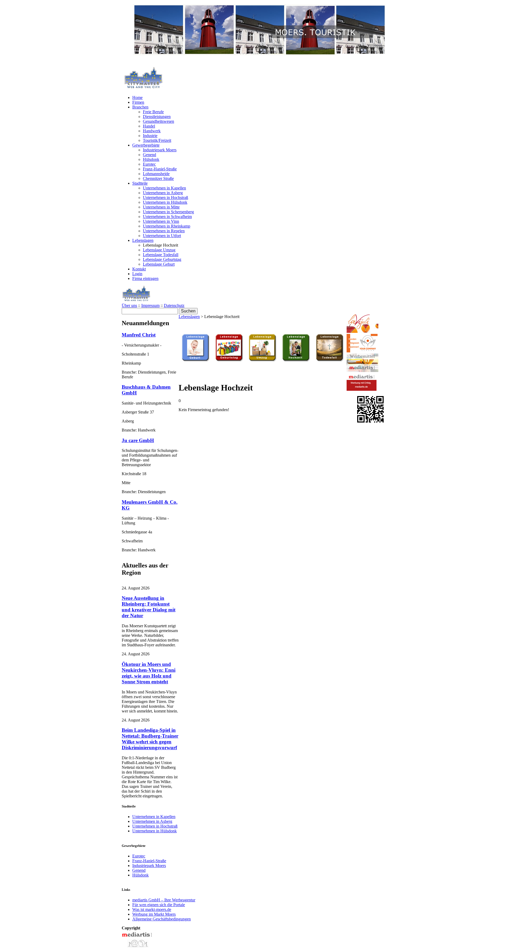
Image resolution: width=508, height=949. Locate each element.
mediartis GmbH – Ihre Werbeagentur (163, 900)
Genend (149, 154)
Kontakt (139, 269)
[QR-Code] (370, 421)
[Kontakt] (137, 946)
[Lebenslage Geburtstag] (229, 360)
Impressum (150, 305)
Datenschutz (174, 305)
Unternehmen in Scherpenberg (168, 212)
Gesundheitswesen (158, 121)
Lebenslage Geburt (159, 264)
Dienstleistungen (157, 116)
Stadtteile (140, 183)
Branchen (140, 107)
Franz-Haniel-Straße (160, 169)
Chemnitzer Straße (158, 178)
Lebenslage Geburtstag (162, 259)
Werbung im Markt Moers (154, 914)
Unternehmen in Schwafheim (167, 216)
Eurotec (149, 164)
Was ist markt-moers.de (151, 909)
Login (137, 273)
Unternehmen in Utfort (162, 235)
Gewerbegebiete (146, 145)
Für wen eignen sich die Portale (158, 904)
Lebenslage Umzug (159, 250)
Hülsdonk (151, 159)
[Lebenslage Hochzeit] (296, 360)
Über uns (129, 305)
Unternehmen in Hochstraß (165, 197)
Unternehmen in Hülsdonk (165, 202)
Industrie (150, 135)
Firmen (138, 102)
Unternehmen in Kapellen (164, 188)
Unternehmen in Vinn (161, 221)
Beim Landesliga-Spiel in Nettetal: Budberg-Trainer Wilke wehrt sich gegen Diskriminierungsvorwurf (150, 738)
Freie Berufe (153, 112)
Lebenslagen (142, 240)
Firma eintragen (145, 278)
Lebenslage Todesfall (160, 254)
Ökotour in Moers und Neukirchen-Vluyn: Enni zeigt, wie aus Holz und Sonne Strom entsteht (148, 672)
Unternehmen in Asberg (163, 192)
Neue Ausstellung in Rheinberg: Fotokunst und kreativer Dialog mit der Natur (148, 606)
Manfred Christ (139, 335)
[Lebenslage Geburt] (195, 360)
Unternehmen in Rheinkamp (166, 226)
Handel (149, 126)
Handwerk (152, 131)
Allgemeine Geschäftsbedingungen (161, 919)
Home (137, 97)
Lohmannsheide (156, 173)
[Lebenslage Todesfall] (329, 360)
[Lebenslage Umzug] (262, 360)
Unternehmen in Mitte (161, 207)
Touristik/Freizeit (157, 140)
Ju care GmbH (138, 440)
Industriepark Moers (159, 150)
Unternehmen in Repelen (164, 231)
